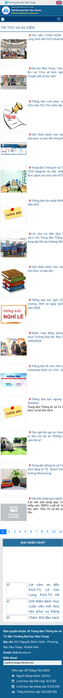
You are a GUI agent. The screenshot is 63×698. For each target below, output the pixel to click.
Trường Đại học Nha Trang (21, 2)
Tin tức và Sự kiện (18, 27)
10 (54, 531)
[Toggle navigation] (59, 19)
